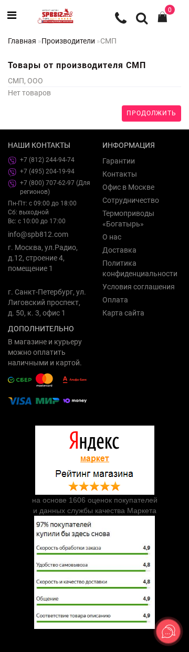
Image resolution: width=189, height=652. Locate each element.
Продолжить (151, 113)
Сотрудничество (130, 200)
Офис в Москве (128, 187)
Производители (68, 41)
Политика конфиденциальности (139, 268)
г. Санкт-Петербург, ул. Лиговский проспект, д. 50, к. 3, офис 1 (47, 302)
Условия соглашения (138, 286)
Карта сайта (123, 313)
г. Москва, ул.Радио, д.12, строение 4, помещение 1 (43, 258)
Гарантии (118, 161)
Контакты (119, 174)
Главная (22, 41)
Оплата (115, 300)
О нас (111, 237)
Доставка (119, 250)
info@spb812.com (38, 234)
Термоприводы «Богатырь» (128, 218)
